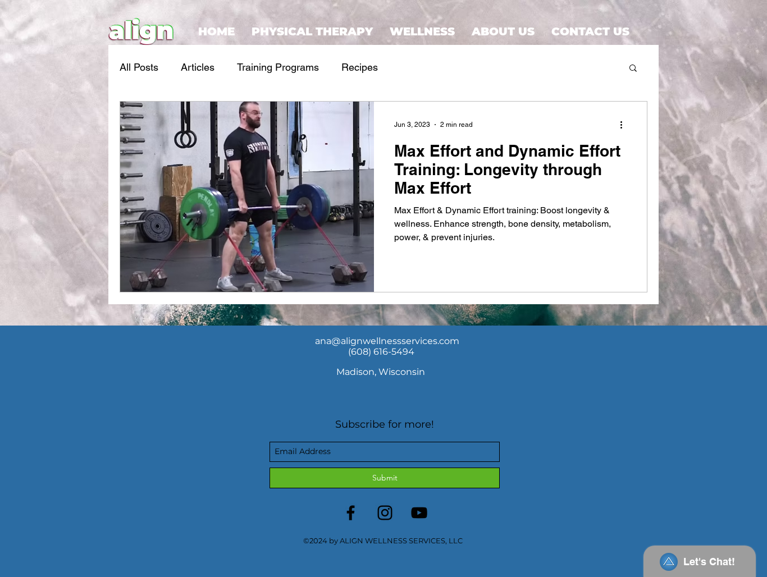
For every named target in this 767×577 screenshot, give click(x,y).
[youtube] (419, 513)
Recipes (359, 67)
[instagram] (385, 513)
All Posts (139, 67)
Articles (197, 67)
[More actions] (625, 124)
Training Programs (278, 67)
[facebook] (350, 513)
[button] (633, 69)
